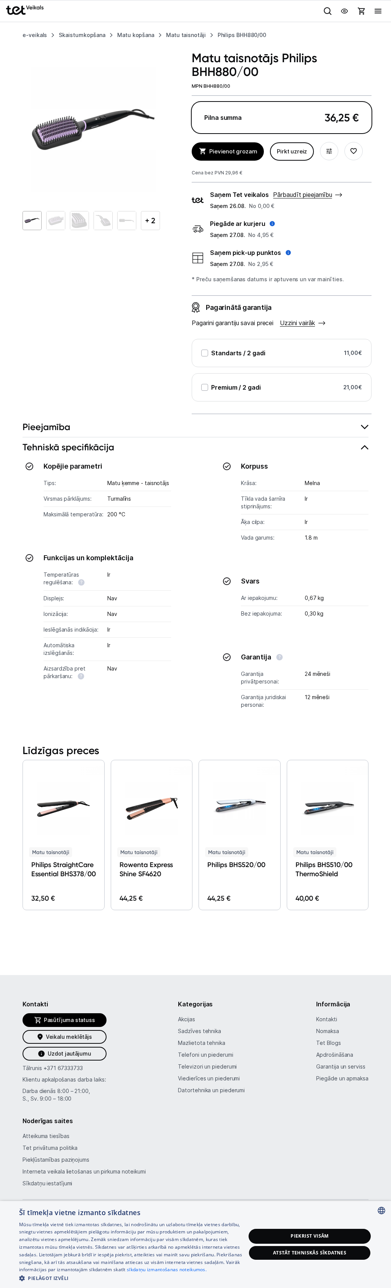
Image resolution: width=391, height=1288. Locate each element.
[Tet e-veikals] (25, 10)
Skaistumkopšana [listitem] (82, 35)
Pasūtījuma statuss (69, 1020)
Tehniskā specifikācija (68, 447)
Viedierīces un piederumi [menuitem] (209, 1078)
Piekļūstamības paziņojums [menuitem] (56, 1159)
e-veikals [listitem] (35, 35)
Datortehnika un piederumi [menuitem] (211, 1090)
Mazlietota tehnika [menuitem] (201, 1043)
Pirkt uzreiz (292, 151)
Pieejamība (46, 426)
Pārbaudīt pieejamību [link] (302, 194)
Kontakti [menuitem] (326, 1019)
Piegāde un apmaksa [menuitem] (342, 1078)
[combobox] (381, 1210)
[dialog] (195, 1244)
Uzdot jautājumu (69, 1053)
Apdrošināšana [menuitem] (334, 1054)
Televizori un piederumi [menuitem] (207, 1066)
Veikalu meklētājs (69, 1036)
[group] (93, 129)
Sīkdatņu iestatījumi (47, 1183)
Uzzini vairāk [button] (297, 323)
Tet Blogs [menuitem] (328, 1043)
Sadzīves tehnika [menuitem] (199, 1031)
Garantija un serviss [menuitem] (340, 1066)
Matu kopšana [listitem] (135, 35)
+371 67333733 (63, 1068)
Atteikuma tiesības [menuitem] (46, 1136)
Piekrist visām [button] (310, 1236)
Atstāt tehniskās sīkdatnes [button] (309, 1252)
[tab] (195, 427)
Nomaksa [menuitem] (327, 1031)
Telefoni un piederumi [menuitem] (205, 1054)
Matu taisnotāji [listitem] (186, 35)
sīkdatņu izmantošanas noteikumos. (167, 1269)
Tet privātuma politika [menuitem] (50, 1148)
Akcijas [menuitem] (186, 1019)
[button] (242, 223)
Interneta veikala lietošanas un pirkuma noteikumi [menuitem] (84, 1171)
